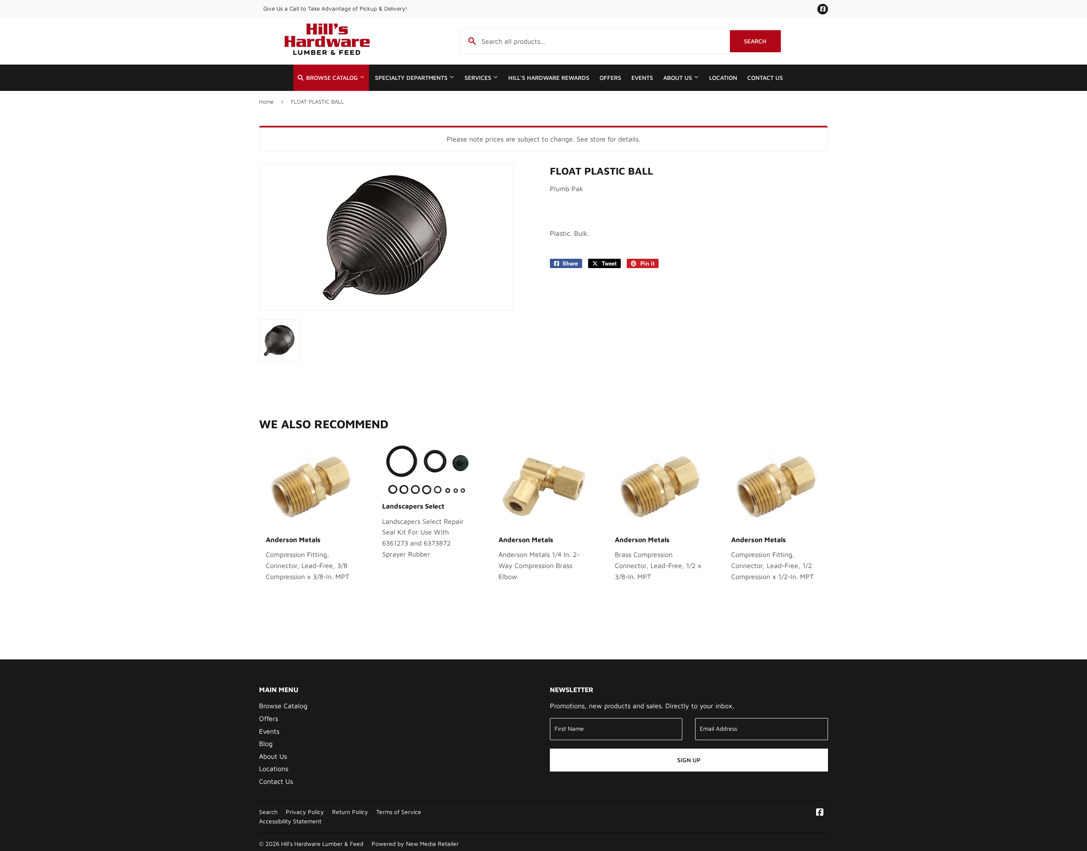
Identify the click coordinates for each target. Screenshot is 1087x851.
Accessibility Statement (290, 821)
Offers (610, 77)
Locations (273, 768)
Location (723, 77)
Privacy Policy (305, 812)
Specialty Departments (412, 77)
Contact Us (765, 77)
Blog (266, 743)
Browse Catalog (332, 77)
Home (266, 101)
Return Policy (350, 812)
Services (479, 77)
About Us (678, 77)
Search (762, 41)
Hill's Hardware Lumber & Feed (322, 843)
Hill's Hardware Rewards (548, 77)
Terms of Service (398, 812)
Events (642, 77)
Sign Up (689, 759)
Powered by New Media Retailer (415, 843)
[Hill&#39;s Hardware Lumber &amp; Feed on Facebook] (820, 813)
